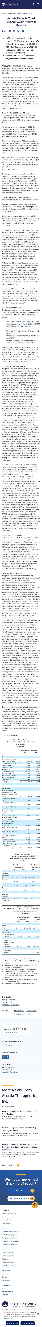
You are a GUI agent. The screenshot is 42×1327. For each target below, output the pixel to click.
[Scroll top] (34, 1205)
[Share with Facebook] (18, 31)
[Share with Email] (22, 31)
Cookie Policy (8, 1318)
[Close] (38, 1314)
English (5, 1057)
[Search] (33, 4)
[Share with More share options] (31, 31)
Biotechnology (31, 1011)
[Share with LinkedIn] (9, 31)
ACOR (24, 68)
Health (29, 1014)
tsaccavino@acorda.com (10, 1005)
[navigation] (38, 4)
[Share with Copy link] (27, 31)
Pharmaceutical (19, 1014)
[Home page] (10, 4)
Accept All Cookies (28, 1323)
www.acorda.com (21, 362)
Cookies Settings (12, 1323)
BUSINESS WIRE (19, 66)
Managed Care (19, 1011)
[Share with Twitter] (14, 31)
